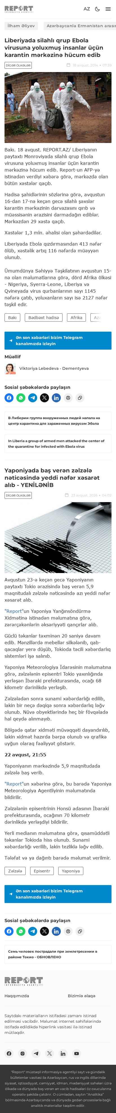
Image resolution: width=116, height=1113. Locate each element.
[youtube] (76, 1053)
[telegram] (32, 397)
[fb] (9, 397)
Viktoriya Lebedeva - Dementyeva (54, 368)
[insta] (22, 1053)
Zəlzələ (15, 871)
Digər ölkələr (18, 65)
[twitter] (44, 397)
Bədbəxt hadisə (43, 317)
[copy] (79, 397)
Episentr (42, 871)
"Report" (14, 611)
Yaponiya (71, 871)
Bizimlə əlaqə (81, 995)
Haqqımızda (17, 995)
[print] (68, 397)
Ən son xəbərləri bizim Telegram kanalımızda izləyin (49, 340)
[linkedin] (56, 397)
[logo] (19, 9)
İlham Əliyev (21, 25)
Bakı (12, 317)
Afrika (76, 317)
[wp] (20, 397)
